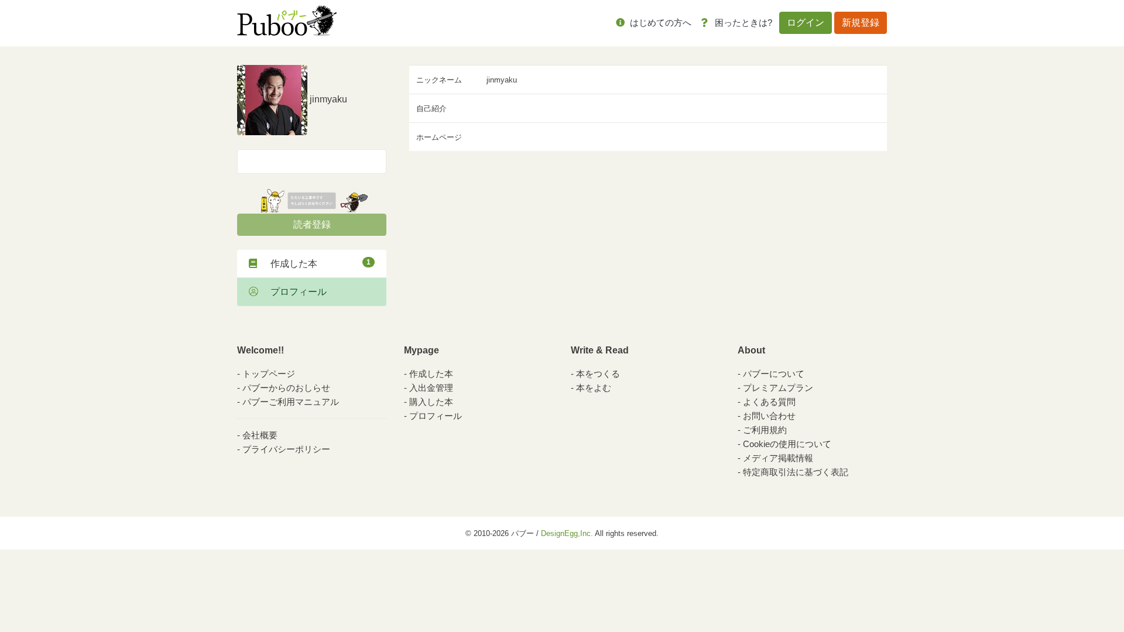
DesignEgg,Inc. (567, 533)
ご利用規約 (765, 430)
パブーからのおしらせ (286, 388)
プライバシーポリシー (286, 449)
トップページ (268, 374)
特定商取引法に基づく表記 (795, 472)
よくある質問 (769, 402)
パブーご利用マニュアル (290, 402)
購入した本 (431, 402)
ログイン (805, 23)
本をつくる (598, 374)
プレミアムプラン (778, 388)
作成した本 (316, 263)
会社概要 (259, 435)
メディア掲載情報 (778, 458)
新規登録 (860, 23)
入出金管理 (431, 388)
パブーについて (773, 374)
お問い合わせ (769, 416)
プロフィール (294, 292)
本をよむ (593, 388)
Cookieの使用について (787, 444)
